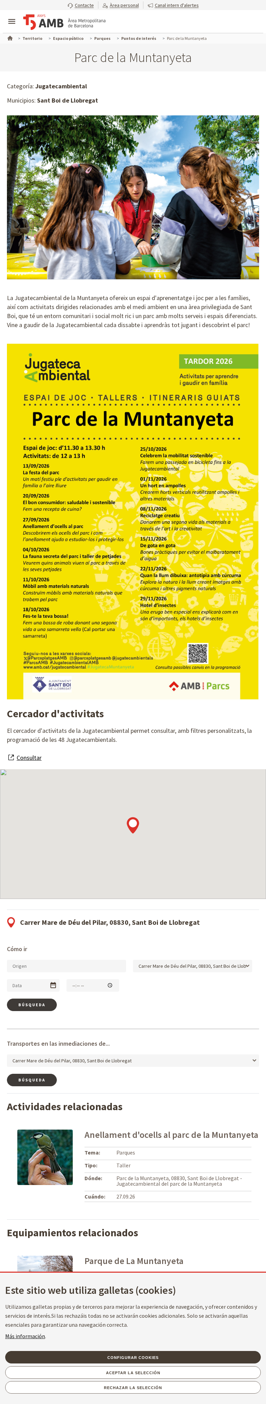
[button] (81, 5)
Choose (53, 985)
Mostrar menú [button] (12, 15)
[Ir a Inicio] (9, 37)
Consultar (29, 758)
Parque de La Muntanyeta (134, 1260)
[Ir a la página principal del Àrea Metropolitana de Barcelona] (64, 22)
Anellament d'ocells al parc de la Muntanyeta (171, 1134)
